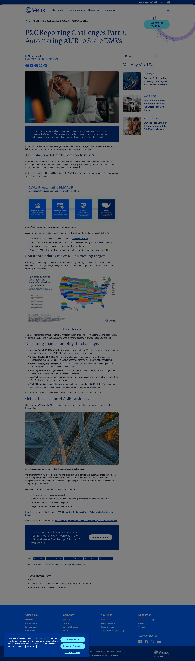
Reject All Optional (71, 646)
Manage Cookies (72, 652)
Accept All (72, 639)
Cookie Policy (31, 646)
